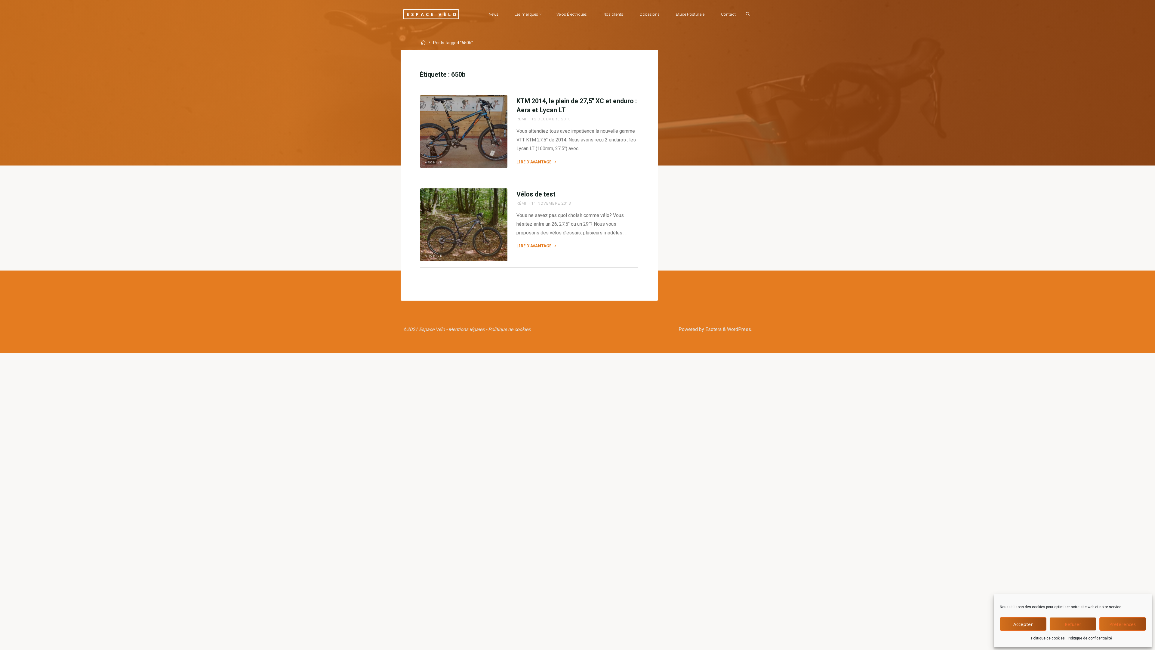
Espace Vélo (432, 14)
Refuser (1073, 624)
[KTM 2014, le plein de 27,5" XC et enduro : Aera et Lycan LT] (463, 131)
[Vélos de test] (463, 224)
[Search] (748, 14)
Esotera (713, 329)
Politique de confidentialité (1090, 638)
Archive (434, 162)
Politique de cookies (1048, 638)
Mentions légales (466, 329)
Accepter (1023, 624)
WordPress (739, 329)
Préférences (1122, 624)
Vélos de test (536, 194)
